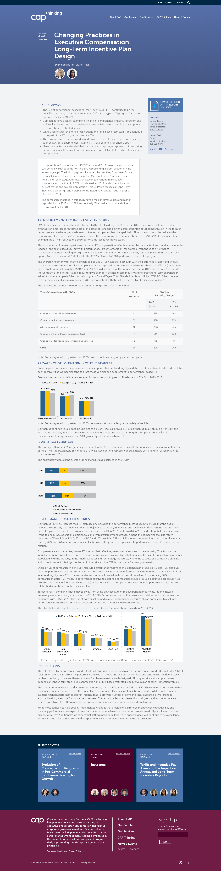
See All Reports (123, 753)
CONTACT (134, 849)
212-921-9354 (156, 129)
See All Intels (75, 753)
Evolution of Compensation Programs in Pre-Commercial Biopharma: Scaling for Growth (60, 772)
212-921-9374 (156, 144)
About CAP (115, 17)
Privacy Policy (75, 851)
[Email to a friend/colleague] (160, 149)
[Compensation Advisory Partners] (37, 821)
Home (160, 2)
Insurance (98, 765)
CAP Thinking (163, 17)
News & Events (182, 17)
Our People (130, 17)
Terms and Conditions (57, 851)
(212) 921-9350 (69, 862)
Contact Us (179, 2)
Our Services (146, 17)
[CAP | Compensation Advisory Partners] (46, 16)
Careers (168, 2)
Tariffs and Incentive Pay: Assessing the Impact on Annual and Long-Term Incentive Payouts (158, 770)
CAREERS (122, 849)
